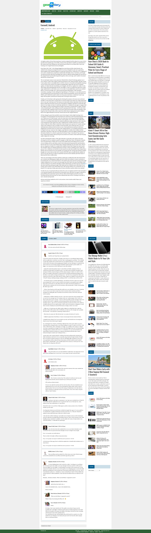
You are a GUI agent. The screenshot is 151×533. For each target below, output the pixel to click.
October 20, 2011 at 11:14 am (62, 244)
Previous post (60, 197)
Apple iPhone (59, 28)
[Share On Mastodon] (82, 192)
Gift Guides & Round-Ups (47, 13)
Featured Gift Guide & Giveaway (94, 44)
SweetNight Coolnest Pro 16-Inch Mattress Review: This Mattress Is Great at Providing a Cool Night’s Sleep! (102, 331)
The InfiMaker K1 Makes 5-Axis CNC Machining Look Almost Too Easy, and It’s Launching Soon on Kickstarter (103, 345)
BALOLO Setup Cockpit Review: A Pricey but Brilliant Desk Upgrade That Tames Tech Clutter (102, 212)
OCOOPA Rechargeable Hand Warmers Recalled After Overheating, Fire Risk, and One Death (103, 420)
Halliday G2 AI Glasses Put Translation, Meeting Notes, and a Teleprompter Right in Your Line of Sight (102, 440)
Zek (46, 30)
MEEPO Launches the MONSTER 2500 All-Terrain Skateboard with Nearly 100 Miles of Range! (103, 426)
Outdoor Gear (73, 11)
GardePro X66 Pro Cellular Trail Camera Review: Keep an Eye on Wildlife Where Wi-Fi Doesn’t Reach (103, 225)
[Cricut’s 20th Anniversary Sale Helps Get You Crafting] (91, 340)
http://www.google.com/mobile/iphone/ (51, 433)
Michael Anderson (54, 493)
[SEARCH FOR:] (104, 16)
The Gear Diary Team (83, 530)
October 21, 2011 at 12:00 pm (59, 375)
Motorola (65, 28)
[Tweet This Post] (50, 192)
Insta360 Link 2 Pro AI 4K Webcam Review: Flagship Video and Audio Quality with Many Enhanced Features (103, 186)
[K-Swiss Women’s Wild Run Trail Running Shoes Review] (91, 200)
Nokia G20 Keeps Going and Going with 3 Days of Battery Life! (57, 232)
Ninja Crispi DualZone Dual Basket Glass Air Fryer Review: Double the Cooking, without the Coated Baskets (103, 312)
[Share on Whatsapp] (77, 192)
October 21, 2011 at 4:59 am (59, 349)
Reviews (42, 229)
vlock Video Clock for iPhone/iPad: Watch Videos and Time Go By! (45, 232)
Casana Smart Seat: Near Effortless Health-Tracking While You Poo (102, 432)
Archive (96, 531)
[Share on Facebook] (44, 192)
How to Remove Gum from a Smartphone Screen (81, 231)
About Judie (77, 530)
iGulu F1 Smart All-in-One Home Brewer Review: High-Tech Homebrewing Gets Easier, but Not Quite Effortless (99, 136)
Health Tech (65, 11)
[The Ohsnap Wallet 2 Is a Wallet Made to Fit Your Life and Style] (99, 253)
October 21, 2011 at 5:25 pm (60, 397)
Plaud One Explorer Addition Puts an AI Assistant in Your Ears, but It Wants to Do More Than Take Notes (102, 292)
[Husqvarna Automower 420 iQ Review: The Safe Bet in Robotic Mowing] (91, 207)
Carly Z (52, 375)
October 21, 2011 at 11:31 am (60, 365)
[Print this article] (71, 192)
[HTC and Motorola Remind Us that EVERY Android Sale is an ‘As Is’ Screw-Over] (68, 227)
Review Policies (90, 530)
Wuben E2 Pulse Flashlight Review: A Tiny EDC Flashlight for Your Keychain (103, 192)
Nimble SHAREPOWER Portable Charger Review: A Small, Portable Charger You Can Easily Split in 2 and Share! (103, 179)
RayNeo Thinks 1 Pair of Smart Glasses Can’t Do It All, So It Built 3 (102, 324)
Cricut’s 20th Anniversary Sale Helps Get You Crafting (103, 338)
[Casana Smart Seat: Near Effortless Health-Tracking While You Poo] (91, 434)
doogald (49, 253)
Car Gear (59, 11)
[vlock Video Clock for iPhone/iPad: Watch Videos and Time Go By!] (44, 227)
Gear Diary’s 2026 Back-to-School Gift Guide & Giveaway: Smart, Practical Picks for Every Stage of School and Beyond (98, 67)
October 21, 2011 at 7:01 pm (57, 451)
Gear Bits (54, 229)
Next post (68, 197)
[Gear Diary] (52, 5)
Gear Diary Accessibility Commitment (83, 531)
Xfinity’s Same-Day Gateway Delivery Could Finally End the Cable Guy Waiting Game (103, 447)
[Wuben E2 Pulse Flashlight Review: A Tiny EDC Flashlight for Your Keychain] (91, 194)
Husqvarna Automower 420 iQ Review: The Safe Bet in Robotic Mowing (103, 205)
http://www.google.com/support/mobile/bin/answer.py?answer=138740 (58, 438)
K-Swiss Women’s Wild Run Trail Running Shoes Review (102, 198)
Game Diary (86, 11)
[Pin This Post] (61, 192)
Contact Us (101, 531)
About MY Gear (48, 28)
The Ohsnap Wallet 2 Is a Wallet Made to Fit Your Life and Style (99, 258)
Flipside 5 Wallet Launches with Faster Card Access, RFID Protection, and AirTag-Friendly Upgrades (103, 453)
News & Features (92, 238)
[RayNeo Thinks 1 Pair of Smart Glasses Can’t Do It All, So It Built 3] (91, 326)
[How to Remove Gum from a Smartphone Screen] (78, 227)
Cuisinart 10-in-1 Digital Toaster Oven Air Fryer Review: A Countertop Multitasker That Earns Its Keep (102, 172)
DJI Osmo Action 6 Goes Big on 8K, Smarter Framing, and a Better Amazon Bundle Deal (102, 318)
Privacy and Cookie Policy (105, 530)
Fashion (97, 11)
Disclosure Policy (97, 530)
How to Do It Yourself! (80, 229)
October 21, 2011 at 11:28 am (55, 359)
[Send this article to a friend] (66, 192)
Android (54, 28)
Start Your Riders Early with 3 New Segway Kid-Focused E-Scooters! (99, 371)
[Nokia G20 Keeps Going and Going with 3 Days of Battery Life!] (57, 227)
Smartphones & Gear (46, 11)
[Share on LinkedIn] (55, 192)
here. (84, 163)
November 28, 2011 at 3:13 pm (63, 493)
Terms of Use (92, 531)
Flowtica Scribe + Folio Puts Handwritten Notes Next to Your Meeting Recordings (102, 305)
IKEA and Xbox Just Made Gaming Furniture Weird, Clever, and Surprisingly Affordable (102, 299)
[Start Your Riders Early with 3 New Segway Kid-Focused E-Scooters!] (99, 366)
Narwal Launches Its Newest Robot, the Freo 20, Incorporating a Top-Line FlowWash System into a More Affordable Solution (103, 406)
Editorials (66, 229)
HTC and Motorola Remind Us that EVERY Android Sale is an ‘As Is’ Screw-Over (69, 233)
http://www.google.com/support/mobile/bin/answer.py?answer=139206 (58, 445)
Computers (79, 11)
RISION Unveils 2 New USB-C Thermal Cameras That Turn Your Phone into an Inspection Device (103, 413)
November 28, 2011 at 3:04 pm (61, 481)
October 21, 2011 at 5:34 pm (60, 426)
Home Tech (54, 11)
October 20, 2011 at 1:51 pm (57, 253)
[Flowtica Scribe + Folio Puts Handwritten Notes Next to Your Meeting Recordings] (91, 306)
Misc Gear (92, 11)
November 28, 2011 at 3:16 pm (59, 502)
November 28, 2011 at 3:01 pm (58, 461)
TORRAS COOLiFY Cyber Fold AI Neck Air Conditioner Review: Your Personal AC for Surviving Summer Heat (103, 219)
